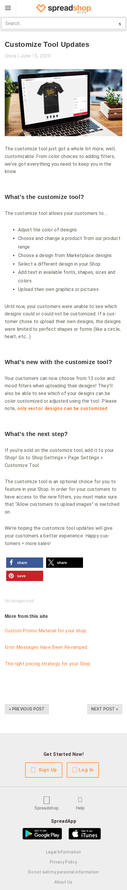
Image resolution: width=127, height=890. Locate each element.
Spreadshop (46, 808)
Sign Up (47, 770)
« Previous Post (27, 709)
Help (80, 808)
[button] (24, 562)
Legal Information (63, 852)
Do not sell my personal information (63, 872)
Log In (86, 770)
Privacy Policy (63, 862)
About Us (63, 882)
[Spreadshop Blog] (63, 8)
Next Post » (104, 709)
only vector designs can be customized (62, 408)
